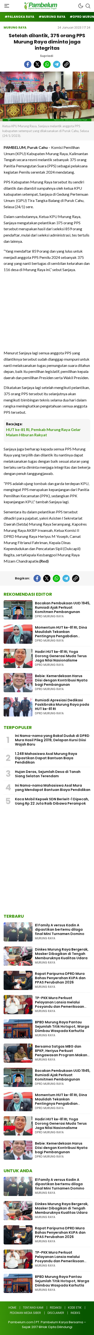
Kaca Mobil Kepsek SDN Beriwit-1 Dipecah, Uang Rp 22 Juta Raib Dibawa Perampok (52, 801)
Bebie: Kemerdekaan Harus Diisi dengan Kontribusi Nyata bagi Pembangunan (61, 680)
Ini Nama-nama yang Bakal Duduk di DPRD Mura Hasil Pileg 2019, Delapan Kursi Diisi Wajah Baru (52, 740)
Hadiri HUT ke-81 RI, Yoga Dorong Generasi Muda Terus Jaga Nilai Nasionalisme (61, 656)
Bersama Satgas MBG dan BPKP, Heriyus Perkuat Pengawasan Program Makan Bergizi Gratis (61, 1053)
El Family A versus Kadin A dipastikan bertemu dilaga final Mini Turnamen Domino (59, 929)
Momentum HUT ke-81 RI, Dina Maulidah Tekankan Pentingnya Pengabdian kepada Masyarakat (61, 634)
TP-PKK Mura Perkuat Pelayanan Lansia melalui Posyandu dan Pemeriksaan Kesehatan (59, 1004)
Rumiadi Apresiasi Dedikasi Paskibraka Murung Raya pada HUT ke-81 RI (62, 704)
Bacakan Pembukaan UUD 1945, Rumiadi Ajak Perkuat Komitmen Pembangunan (62, 607)
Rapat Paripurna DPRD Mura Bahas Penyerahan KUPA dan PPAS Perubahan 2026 (60, 978)
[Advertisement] (47, 311)
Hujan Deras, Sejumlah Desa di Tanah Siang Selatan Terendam (48, 773)
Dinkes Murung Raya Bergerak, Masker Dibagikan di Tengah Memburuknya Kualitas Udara (61, 953)
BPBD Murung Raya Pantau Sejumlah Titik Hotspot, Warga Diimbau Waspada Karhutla (62, 1026)
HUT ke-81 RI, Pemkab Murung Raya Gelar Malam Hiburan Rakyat (43, 432)
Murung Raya (15, 27)
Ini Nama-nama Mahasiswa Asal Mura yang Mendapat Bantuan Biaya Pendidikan (52, 787)
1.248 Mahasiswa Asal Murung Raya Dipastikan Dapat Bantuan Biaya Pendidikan (46, 758)
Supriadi (46, 56)
